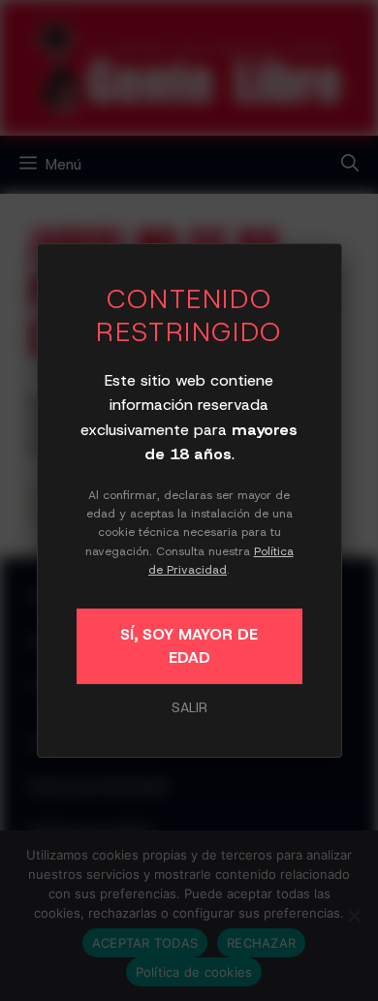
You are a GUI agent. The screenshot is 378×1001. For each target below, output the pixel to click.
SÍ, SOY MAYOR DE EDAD (189, 646)
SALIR (189, 707)
